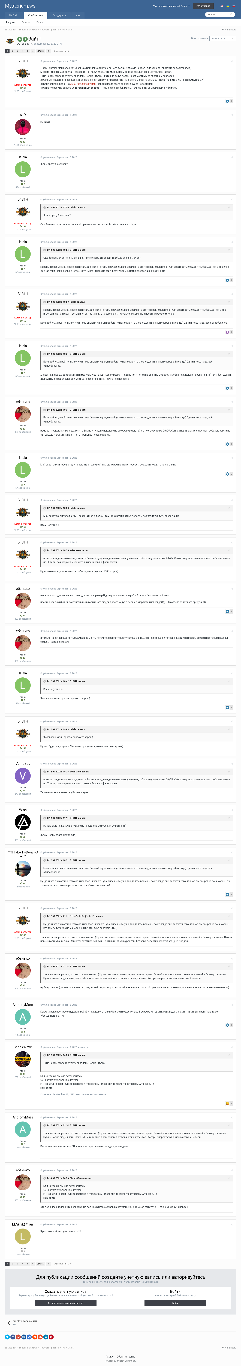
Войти (175, 1303)
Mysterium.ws (20, 6)
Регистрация (203, 6)
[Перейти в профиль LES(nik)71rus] (23, 1236)
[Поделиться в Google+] (18, 1337)
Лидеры (26, 22)
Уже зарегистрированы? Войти (170, 6)
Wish (23, 810)
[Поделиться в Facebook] (12, 1337)
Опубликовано (58, 61)
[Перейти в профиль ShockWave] (23, 1059)
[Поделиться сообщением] (232, 61)
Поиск (40, 22)
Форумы (10, 22)
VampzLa (23, 763)
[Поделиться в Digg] (23, 1337)
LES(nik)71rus (23, 1224)
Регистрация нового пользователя (65, 1303)
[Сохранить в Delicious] (29, 1337)
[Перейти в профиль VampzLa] (23, 776)
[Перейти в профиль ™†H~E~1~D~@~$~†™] (23, 869)
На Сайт (14, 15)
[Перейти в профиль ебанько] (23, 414)
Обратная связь (126, 1356)
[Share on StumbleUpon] (40, 1337)
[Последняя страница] (48, 51)
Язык (109, 1356)
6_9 (23, 115)
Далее (40, 51)
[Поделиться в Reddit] (34, 1337)
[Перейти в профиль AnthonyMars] (23, 1017)
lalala (23, 157)
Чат (78, 15)
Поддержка (59, 15)
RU (60, 43)
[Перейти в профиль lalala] (23, 169)
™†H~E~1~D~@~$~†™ (23, 854)
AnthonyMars (23, 1005)
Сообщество (35, 15)
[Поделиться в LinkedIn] (45, 1337)
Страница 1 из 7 (62, 51)
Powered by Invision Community (120, 1361)
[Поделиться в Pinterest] (51, 1337)
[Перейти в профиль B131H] (10, 41)
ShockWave (23, 1047)
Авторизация (200, 38)
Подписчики (218, 38)
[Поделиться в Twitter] (7, 1337)
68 (232, 39)
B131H (28, 43)
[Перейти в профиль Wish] (23, 822)
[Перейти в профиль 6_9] (23, 127)
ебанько (23, 402)
